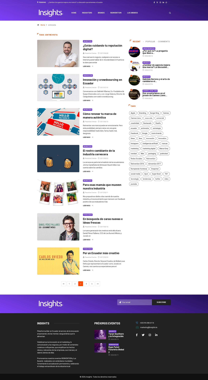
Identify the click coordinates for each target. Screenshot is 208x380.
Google (144, 133)
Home (43, 25)
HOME (73, 13)
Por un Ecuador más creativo (101, 253)
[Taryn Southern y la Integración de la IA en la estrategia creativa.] (100, 334)
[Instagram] (160, 2)
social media (135, 174)
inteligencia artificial (150, 143)
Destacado (147, 123)
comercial (160, 118)
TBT (166, 174)
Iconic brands (157, 133)
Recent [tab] (137, 41)
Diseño (158, 123)
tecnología (135, 179)
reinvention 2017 (154, 164)
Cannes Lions (136, 118)
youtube (134, 184)
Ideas (133, 138)
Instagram (135, 143)
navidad (134, 154)
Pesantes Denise (90, 53)
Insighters (87, 13)
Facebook (134, 133)
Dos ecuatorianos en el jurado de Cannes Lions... (155, 94)
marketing (135, 149)
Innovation (162, 138)
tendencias (147, 179)
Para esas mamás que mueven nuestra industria (102, 186)
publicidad (164, 154)
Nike (142, 154)
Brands (101, 13)
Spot (146, 174)
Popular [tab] (150, 41)
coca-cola (148, 118)
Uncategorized (149, 48)
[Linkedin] (163, 2)
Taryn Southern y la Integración (116, 335)
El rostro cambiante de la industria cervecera (99, 152)
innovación (150, 138)
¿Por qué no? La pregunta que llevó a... (155, 51)
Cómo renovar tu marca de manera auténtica (99, 115)
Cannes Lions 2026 (150, 91)
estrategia (157, 128)
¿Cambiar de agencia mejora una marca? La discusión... (156, 66)
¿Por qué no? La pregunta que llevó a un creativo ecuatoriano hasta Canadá (75, 2)
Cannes (166, 113)
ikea (140, 138)
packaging (152, 154)
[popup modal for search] (167, 12)
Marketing (88, 41)
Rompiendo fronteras (139, 169)
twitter (157, 179)
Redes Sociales (136, 159)
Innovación (88, 75)
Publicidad (88, 215)
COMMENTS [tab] (164, 41)
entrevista (145, 128)
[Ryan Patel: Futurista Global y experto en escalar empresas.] (100, 347)
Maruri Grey (163, 149)
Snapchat (155, 169)
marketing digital (149, 149)
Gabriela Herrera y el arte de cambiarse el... (156, 80)
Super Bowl (156, 174)
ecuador (134, 128)
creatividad (135, 123)
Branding (142, 113)
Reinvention (115, 13)
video (166, 179)
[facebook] (154, 2)
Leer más (86, 66)
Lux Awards (132, 13)
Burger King (154, 113)
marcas (165, 143)
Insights (146, 62)
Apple (133, 113)
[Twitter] (157, 2)
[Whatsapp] (166, 2)
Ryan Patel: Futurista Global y (116, 349)
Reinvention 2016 (137, 164)
